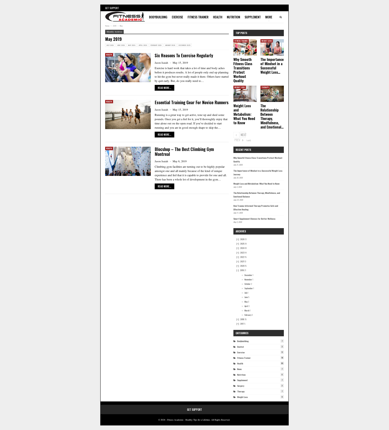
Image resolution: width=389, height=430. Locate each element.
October (247, 283)
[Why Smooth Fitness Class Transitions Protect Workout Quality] (245, 47)
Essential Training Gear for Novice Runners (192, 102)
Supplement (253, 17)
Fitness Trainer (198, 17)
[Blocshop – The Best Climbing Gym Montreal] (128, 161)
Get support (112, 8)
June (246, 297)
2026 (242, 239)
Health (217, 17)
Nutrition (233, 17)
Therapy (265, 87)
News (239, 369)
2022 (242, 257)
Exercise (177, 17)
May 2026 (131, 45)
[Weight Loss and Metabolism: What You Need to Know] (245, 94)
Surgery (240, 385)
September (248, 288)
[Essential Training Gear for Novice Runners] (128, 114)
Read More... (164, 88)
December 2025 (184, 45)
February (247, 314)
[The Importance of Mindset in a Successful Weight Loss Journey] (272, 47)
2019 (242, 270)
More (268, 17)
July (245, 292)
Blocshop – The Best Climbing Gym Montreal (184, 151)
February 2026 (156, 45)
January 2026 (170, 45)
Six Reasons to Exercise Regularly (184, 55)
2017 (242, 323)
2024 (242, 248)
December (248, 275)
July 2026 (110, 45)
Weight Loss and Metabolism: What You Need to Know (256, 183)
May (246, 301)
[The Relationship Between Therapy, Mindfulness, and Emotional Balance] (272, 94)
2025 (242, 243)
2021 (242, 261)
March (246, 310)
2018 (242, 319)
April (246, 306)
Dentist (240, 346)
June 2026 (121, 45)
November (248, 279)
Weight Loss (267, 41)
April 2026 (143, 45)
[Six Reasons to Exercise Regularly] (128, 67)
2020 (242, 265)
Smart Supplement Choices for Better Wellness (254, 218)
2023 (242, 252)
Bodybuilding (158, 17)
